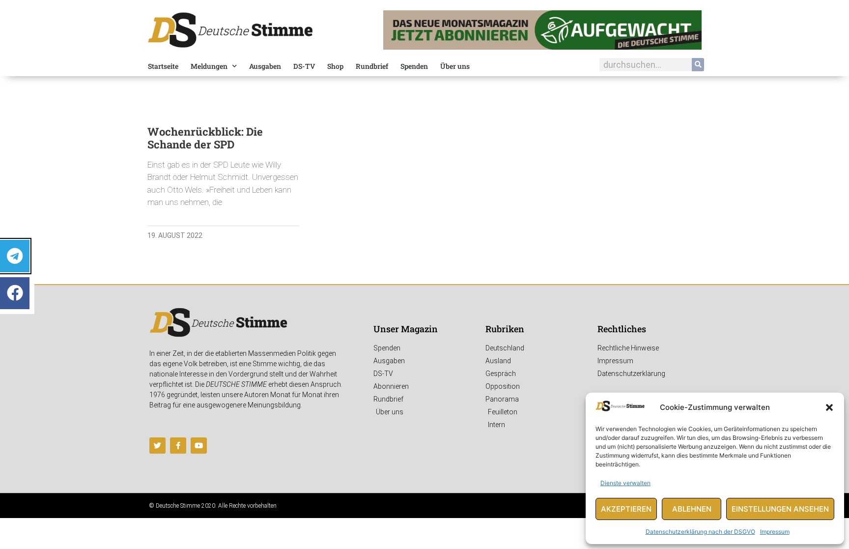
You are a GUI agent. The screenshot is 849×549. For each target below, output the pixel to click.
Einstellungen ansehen (780, 509)
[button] (829, 407)
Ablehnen (691, 509)
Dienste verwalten (625, 483)
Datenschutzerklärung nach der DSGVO (700, 531)
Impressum (775, 531)
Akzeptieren (626, 509)
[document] (424, 274)
